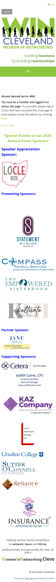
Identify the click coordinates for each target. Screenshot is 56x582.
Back (11, 125)
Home (4, 125)
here (4, 118)
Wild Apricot (30, 578)
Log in (7, 11)
